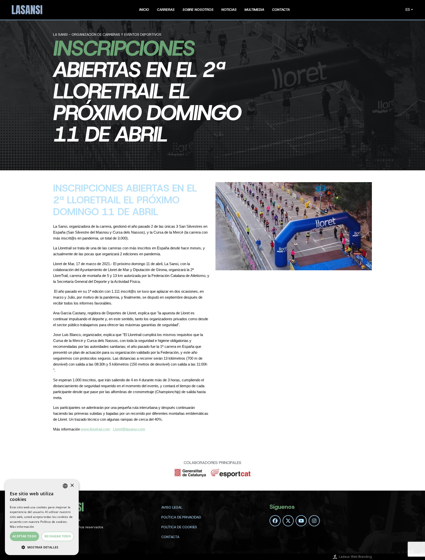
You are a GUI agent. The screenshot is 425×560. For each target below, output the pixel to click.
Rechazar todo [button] (58, 536)
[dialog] (42, 517)
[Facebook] (275, 520)
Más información (22, 527)
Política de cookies (179, 527)
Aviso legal (171, 507)
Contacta (170, 537)
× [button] (72, 485)
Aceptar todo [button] (25, 536)
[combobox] (65, 485)
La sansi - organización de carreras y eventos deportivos (107, 34)
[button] (42, 547)
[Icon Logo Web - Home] (28, 10)
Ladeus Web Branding (355, 557)
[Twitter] (288, 520)
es (408, 9)
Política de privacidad (181, 517)
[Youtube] (301, 520)
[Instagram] (314, 520)
